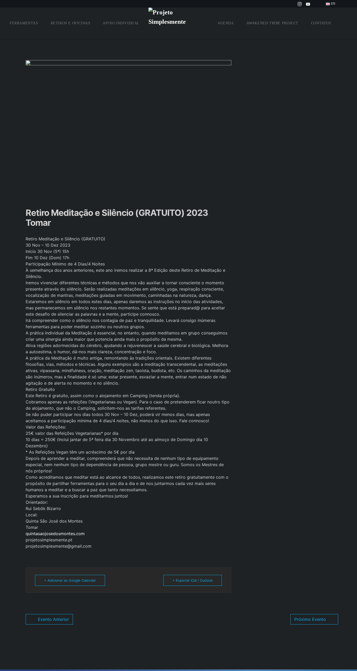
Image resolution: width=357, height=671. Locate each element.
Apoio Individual (121, 23)
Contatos (321, 23)
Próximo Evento (310, 619)
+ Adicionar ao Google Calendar (70, 580)
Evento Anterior (53, 619)
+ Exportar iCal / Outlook (192, 580)
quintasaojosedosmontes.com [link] (55, 533)
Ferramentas (24, 23)
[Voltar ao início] (178, 23)
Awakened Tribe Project (272, 23)
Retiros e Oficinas (70, 23)
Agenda (225, 23)
